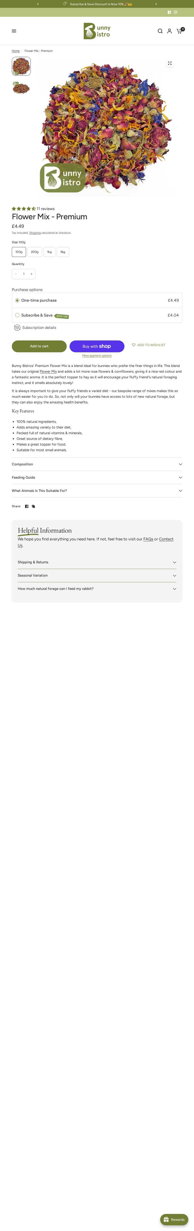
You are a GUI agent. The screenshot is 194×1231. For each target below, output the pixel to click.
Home (16, 51)
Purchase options (27, 289)
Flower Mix (48, 371)
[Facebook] (169, 12)
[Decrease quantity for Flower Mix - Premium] (16, 274)
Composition (22, 464)
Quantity (18, 264)
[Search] (160, 31)
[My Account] (169, 31)
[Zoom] (169, 63)
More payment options (97, 355)
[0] (178, 31)
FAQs (148, 539)
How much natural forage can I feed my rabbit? (56, 589)
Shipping (35, 232)
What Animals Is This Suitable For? (39, 491)
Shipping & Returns (33, 562)
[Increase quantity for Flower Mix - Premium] (31, 274)
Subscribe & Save (44, 315)
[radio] (17, 300)
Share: (16, 506)
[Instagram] (175, 12)
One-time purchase (39, 300)
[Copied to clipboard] (33, 506)
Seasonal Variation (33, 575)
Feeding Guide (23, 477)
